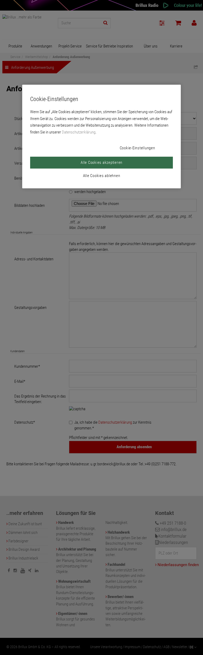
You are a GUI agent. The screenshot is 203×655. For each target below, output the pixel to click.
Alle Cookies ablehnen (101, 175)
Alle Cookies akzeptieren (101, 162)
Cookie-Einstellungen (137, 148)
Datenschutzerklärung (78, 132)
